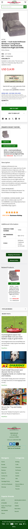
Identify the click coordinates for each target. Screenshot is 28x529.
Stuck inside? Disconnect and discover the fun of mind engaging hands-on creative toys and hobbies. (13, 373)
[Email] (6, 118)
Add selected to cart (9, 146)
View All (17, 511)
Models (17, 481)
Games (17, 473)
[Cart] (25, 2)
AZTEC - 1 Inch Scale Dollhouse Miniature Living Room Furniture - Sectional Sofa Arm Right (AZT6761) (14, 290)
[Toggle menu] (2, 2)
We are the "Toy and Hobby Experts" (11, 408)
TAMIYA (17, 506)
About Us (3, 473)
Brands (3, 464)
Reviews (3, 470)
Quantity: (4, 100)
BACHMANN (4, 510)
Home (3, 461)
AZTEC (3, 500)
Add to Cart (14, 283)
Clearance (4, 467)
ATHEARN (4, 503)
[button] (14, 113)
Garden (17, 476)
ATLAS (16, 503)
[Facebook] (2, 118)
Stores (3, 478)
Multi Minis (17, 508)
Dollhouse (18, 470)
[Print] (9, 118)
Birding (17, 461)
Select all (6, 142)
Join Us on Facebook (6, 484)
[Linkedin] (16, 118)
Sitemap (3, 487)
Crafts (17, 464)
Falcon (3, 513)
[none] (14, 24)
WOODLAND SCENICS (20, 500)
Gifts (16, 478)
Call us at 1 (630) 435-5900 (14, 440)
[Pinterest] (19, 118)
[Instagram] (14, 444)
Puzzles (17, 489)
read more (4, 348)
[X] (12, 118)
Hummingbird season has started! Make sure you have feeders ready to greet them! (12, 337)
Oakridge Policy (5, 481)
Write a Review (5, 50)
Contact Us (4, 476)
